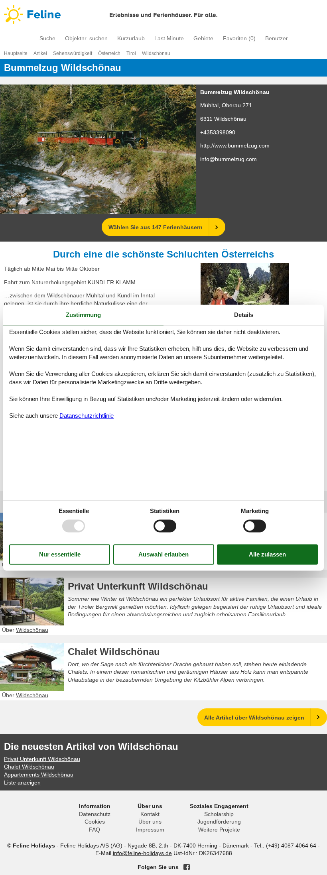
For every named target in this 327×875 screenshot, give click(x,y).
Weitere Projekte (219, 829)
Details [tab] (243, 314)
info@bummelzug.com (228, 159)
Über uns (150, 821)
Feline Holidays (163, 14)
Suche (47, 38)
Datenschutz (94, 814)
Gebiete (203, 38)
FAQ (94, 829)
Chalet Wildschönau (114, 651)
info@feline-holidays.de (142, 853)
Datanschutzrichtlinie (86, 416)
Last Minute (169, 38)
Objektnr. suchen (86, 38)
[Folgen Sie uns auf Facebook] (186, 867)
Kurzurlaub (131, 38)
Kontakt (150, 814)
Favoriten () (239, 38)
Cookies (95, 821)
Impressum (150, 829)
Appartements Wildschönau (38, 774)
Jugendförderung (219, 821)
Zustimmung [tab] (83, 314)
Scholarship (219, 814)
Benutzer (276, 38)
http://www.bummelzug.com (235, 145)
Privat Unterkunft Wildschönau (138, 586)
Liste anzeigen (22, 782)
